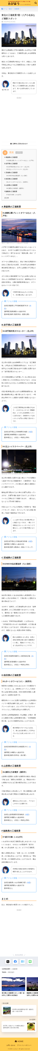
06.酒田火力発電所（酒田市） (15, 188)
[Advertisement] (19, 119)
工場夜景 (14, 969)
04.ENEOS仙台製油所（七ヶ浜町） (17, 175)
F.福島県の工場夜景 (10, 191)
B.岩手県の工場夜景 (11, 163)
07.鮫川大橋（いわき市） (14, 194)
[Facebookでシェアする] (15, 961)
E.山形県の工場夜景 (10, 185)
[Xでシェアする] (7, 961)
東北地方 (11, 972)
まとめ (6, 198)
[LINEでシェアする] (30, 961)
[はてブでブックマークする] (22, 961)
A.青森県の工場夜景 (11, 157)
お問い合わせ (11, 1045)
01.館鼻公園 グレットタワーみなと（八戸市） (20, 160)
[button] (19, 152)
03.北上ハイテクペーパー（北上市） (17, 169)
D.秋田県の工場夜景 (11, 179)
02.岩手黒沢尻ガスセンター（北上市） (18, 167)
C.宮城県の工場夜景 (11, 172)
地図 (30, 432)
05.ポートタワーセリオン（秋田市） (17, 182)
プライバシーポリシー (24, 1045)
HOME (20, 1041)
